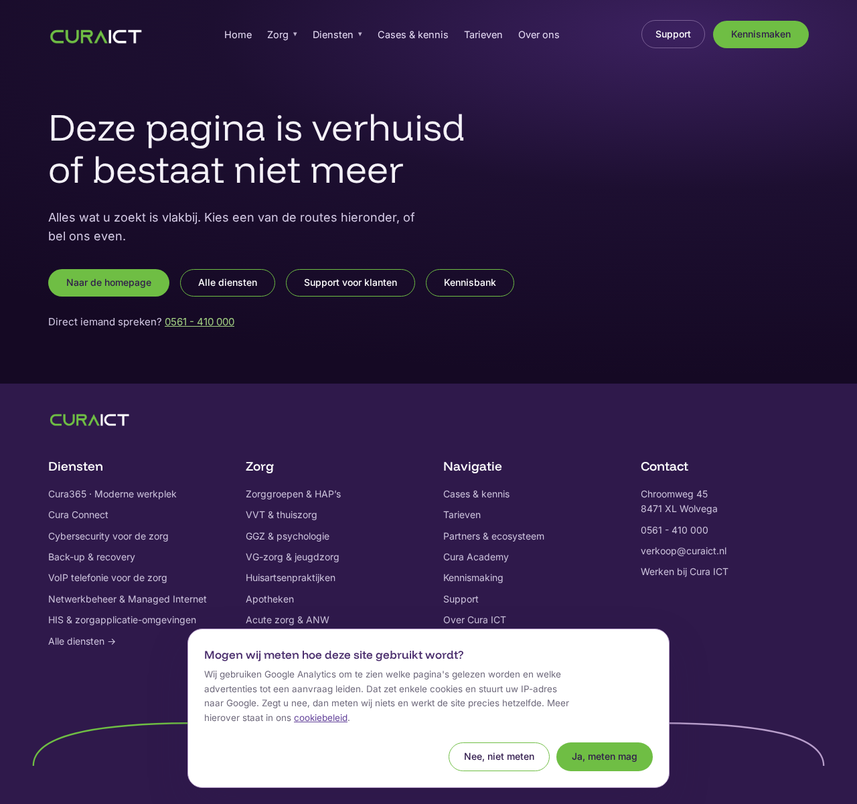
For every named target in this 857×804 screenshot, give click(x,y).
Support (673, 33)
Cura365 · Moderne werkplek (112, 493)
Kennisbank (470, 282)
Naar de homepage (108, 282)
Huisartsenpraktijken (290, 577)
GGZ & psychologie (287, 536)
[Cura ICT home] (95, 34)
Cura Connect (78, 514)
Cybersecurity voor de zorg (108, 536)
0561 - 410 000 (199, 321)
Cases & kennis (413, 34)
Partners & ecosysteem (493, 536)
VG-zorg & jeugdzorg (292, 556)
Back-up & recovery (91, 556)
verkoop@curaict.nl (683, 550)
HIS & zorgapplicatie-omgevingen (122, 619)
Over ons (539, 34)
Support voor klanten (350, 282)
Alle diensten (227, 282)
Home (238, 34)
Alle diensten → (82, 641)
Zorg (282, 34)
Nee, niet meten (499, 756)
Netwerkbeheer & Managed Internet (127, 599)
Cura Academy (476, 556)
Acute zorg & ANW (287, 619)
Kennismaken (761, 33)
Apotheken (270, 599)
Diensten (337, 34)
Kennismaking (473, 577)
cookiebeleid (320, 717)
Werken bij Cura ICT (684, 571)
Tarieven (483, 34)
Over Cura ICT (474, 619)
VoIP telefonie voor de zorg (107, 577)
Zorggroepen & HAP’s (293, 493)
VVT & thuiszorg (281, 514)
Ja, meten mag (604, 756)
